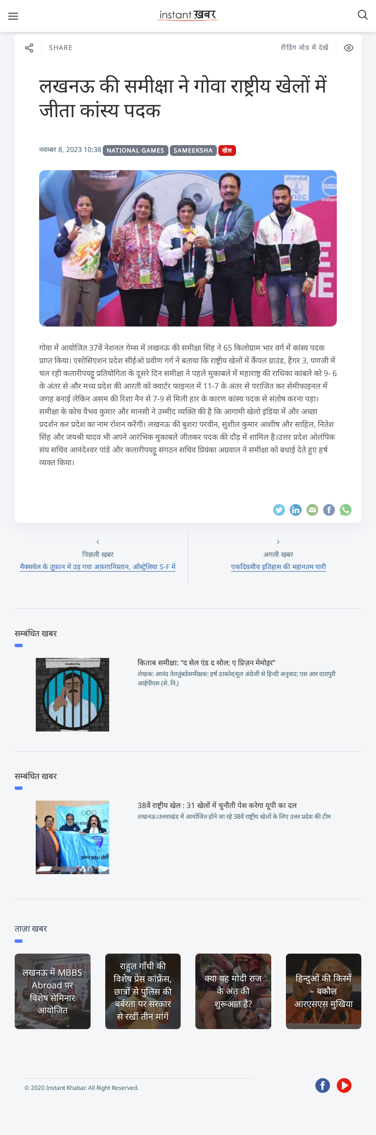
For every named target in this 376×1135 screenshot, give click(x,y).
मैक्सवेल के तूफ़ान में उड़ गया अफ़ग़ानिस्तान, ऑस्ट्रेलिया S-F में (97, 566)
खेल (227, 150)
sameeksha (193, 150)
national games (135, 150)
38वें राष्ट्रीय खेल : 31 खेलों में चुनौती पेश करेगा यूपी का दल (217, 805)
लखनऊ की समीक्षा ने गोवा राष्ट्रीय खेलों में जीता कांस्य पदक (183, 97)
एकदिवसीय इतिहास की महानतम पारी (278, 566)
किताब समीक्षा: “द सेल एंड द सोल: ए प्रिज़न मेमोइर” (206, 662)
